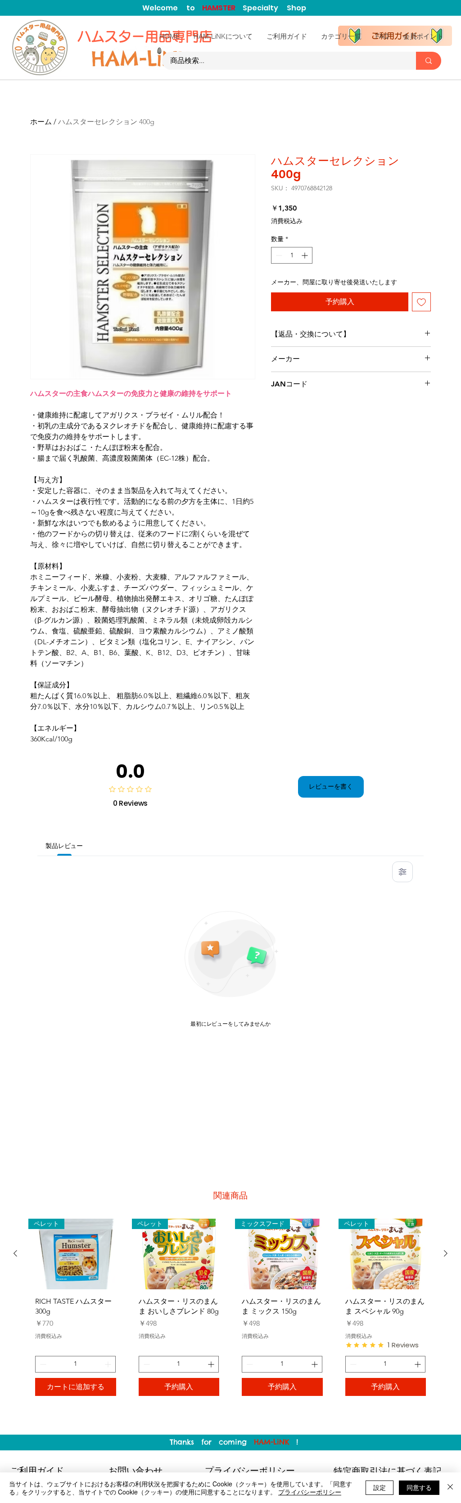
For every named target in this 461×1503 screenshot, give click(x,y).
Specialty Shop (274, 8)
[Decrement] (278, 255)
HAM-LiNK (271, 1441)
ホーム (41, 121)
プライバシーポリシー (309, 1491)
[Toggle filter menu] (402, 871)
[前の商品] (15, 1253)
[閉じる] (450, 1488)
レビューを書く (331, 786)
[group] (230, 1310)
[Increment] (305, 255)
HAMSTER (222, 8)
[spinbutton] (292, 255)
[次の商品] (445, 1253)
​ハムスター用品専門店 (146, 36)
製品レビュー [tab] (64, 845)
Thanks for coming (212, 1441)
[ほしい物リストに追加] (421, 301)
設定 (379, 1487)
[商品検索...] (428, 61)
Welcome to (172, 8)
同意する (419, 1487)
